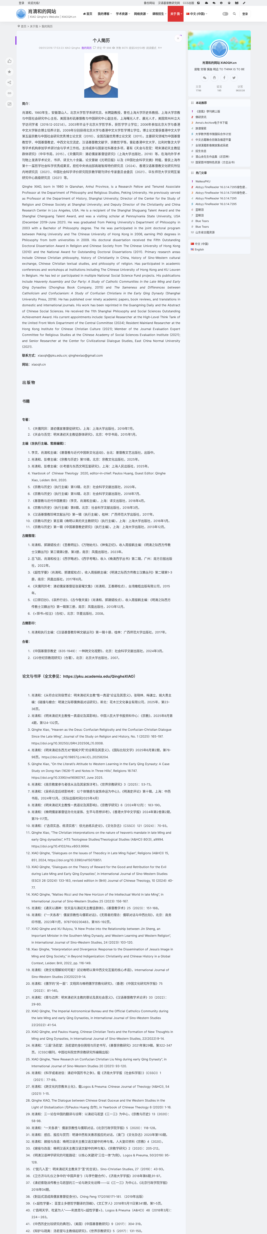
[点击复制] (214, 78)
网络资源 (140, 14)
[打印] (113, 47)
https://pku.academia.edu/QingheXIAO (98, 676)
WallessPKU (202, 181)
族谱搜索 (200, 128)
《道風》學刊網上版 (207, 111)
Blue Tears (202, 221)
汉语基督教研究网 (169, 2)
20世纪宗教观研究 (47, 658)
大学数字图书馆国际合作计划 (213, 134)
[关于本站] (222, 3)
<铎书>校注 (43, 613)
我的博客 (103, 14)
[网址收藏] (207, 3)
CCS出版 (188, 2)
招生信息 (200, 151)
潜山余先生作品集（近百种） (213, 156)
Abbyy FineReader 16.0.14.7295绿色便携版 (222, 187)
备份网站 (149, 2)
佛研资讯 (200, 117)
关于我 (34, 26)
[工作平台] (237, 3)
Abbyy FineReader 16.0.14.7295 (216, 198)
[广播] (230, 3)
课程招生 (158, 14)
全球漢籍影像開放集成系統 (211, 145)
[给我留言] (215, 3)
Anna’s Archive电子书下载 (211, 122)
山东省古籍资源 (205, 232)
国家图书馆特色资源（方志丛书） (216, 162)
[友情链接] (199, 3)
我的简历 (47, 26)
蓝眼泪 (199, 209)
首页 (23, 26)
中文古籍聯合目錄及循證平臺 (213, 139)
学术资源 (122, 14)
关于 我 (175, 14)
